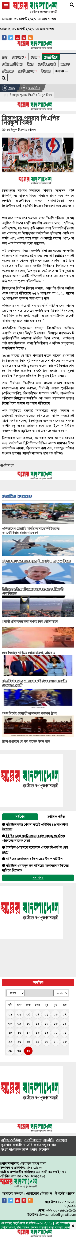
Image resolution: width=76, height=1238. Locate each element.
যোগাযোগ (32, 1193)
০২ (19, 1014)
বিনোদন (46, 71)
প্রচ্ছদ (11, 88)
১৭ (28, 1032)
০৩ (28, 1014)
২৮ (64, 1042)
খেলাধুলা (61, 1140)
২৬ (46, 1042)
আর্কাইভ (38, 982)
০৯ (19, 1023)
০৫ (46, 1014)
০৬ (55, 1014)
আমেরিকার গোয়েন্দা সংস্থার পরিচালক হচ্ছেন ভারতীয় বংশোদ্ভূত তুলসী (34, 683)
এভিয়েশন (8, 71)
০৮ (10, 1023)
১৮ (37, 1032)
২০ (55, 1032)
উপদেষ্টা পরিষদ (65, 1193)
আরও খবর (25, 496)
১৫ (10, 1032)
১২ (46, 1023)
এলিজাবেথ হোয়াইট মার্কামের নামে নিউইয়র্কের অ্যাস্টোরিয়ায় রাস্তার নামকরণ (31, 530)
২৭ (55, 1042)
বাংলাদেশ (18, 57)
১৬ (19, 1032)
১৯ (46, 1032)
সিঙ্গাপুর (9, 465)
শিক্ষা (30, 64)
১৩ (55, 1023)
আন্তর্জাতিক (50, 57)
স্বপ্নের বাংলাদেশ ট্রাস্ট (14, 1149)
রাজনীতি (48, 1140)
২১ (64, 1032)
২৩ (19, 1042)
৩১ (28, 1051)
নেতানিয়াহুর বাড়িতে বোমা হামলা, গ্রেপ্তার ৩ (28, 653)
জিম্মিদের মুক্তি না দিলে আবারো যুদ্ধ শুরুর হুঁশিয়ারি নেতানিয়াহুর (33, 591)
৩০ (19, 1051)
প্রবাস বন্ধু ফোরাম (45, 1145)
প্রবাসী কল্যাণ (26, 71)
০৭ (64, 1014)
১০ (28, 1023)
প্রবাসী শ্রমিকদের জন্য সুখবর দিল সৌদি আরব (30, 621)
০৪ (37, 1014)
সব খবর (38, 877)
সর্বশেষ (20, 816)
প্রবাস (34, 57)
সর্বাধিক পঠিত (56, 816)
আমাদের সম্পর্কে (13, 1193)
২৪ (28, 1042)
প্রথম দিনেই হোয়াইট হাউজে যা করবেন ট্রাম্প (29, 713)
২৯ (10, 1051)
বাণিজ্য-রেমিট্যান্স (12, 64)
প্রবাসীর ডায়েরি (47, 64)
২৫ (37, 1042)
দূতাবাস (65, 64)
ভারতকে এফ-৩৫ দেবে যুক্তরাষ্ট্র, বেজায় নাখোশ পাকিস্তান (36, 561)
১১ (37, 1023)
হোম (5, 57)
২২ (10, 1042)
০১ (10, 1014)
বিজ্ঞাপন (47, 1193)
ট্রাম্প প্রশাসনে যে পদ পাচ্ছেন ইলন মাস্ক (26, 741)
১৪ (64, 1023)
